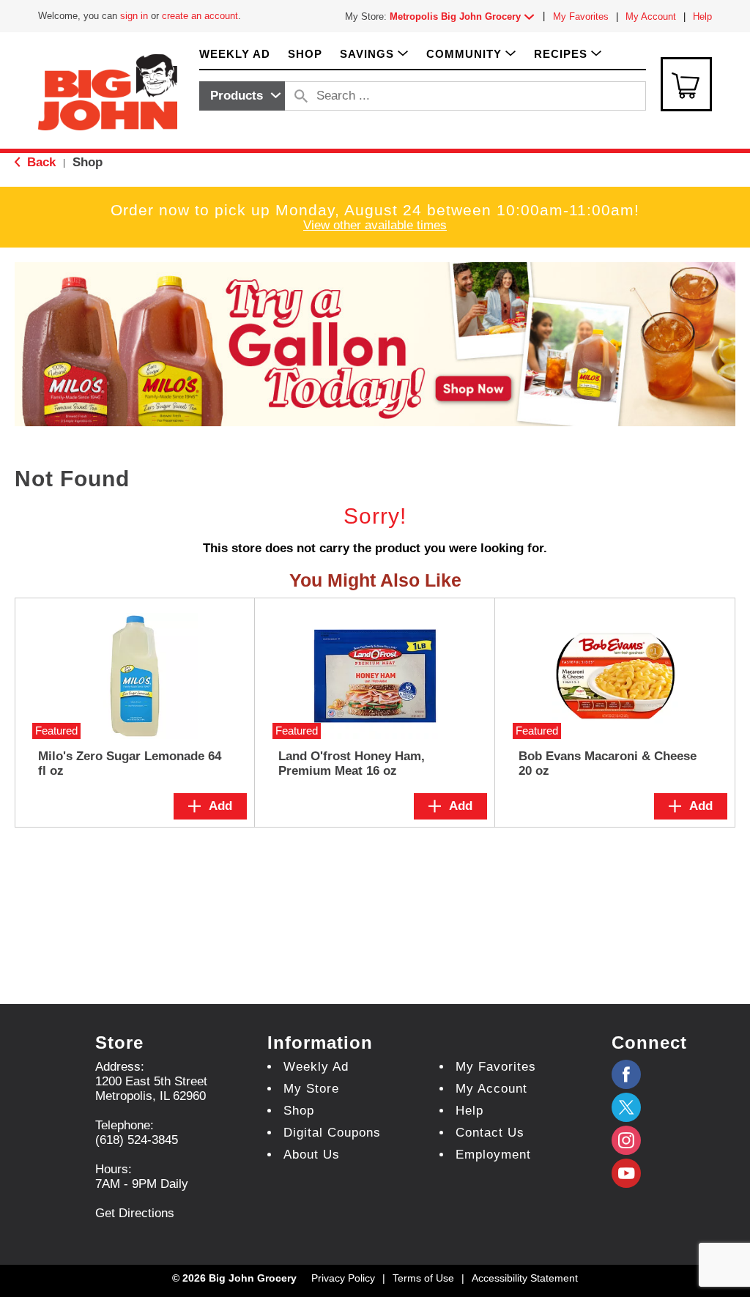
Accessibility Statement (525, 1278)
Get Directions (134, 1213)
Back (39, 162)
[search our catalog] (301, 96)
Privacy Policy (343, 1278)
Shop (88, 162)
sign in (134, 15)
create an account (200, 15)
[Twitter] (626, 1107)
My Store (311, 1089)
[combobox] (242, 96)
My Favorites (581, 16)
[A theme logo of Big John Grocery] (107, 91)
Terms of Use (423, 1278)
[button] (465, 16)
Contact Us (490, 1133)
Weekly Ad (316, 1067)
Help (702, 16)
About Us (311, 1155)
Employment (493, 1155)
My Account (650, 16)
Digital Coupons (332, 1133)
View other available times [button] (375, 225)
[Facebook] (626, 1074)
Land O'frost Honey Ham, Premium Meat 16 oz (351, 763)
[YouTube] (626, 1140)
